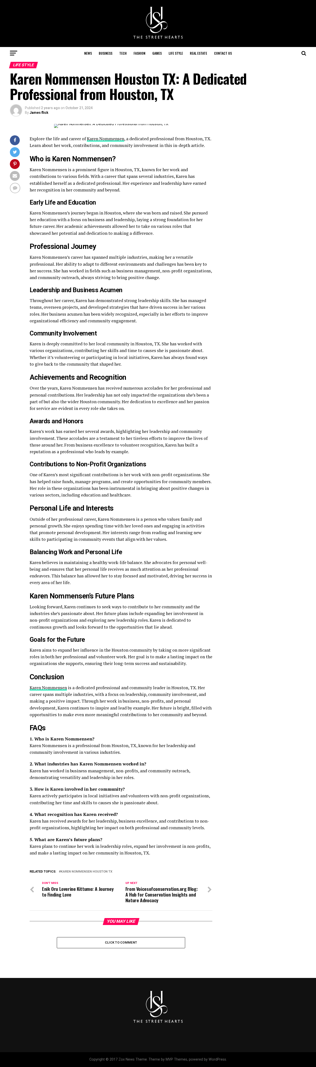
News (88, 53)
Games (157, 53)
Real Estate (198, 53)
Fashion (139, 53)
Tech (123, 53)
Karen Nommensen (105, 139)
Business (105, 53)
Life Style (176, 53)
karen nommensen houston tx (86, 871)
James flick (39, 113)
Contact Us (223, 53)
